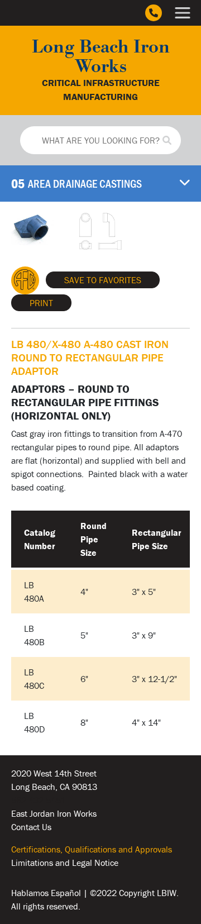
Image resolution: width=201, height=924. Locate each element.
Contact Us (31, 826)
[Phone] (153, 13)
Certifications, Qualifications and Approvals (91, 849)
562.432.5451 (38, 800)
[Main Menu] (182, 13)
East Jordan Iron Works (54, 813)
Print (41, 302)
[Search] (167, 140)
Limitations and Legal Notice (64, 862)
